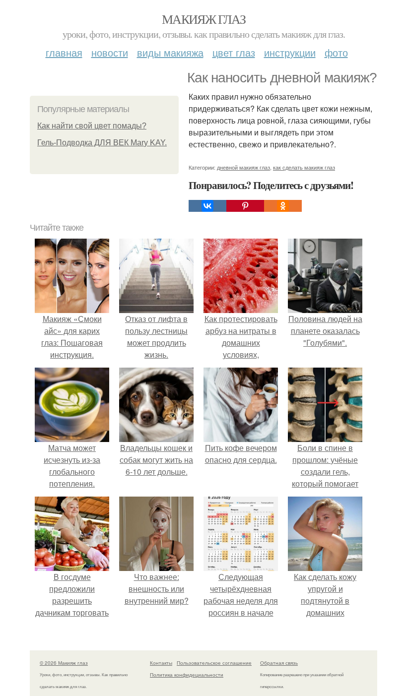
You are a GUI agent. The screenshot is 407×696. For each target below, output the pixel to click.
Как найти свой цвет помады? (91, 126)
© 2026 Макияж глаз (64, 662)
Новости (109, 52)
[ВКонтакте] (207, 206)
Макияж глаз (203, 18)
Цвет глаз (233, 52)
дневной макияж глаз (243, 167)
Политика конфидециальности (186, 674)
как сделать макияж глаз (304, 167)
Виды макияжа (170, 52)
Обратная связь (279, 662)
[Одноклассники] (283, 206)
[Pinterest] (245, 206)
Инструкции (290, 52)
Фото (336, 52)
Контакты (161, 662)
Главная (64, 52)
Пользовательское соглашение (214, 662)
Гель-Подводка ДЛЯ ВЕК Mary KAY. (102, 142)
